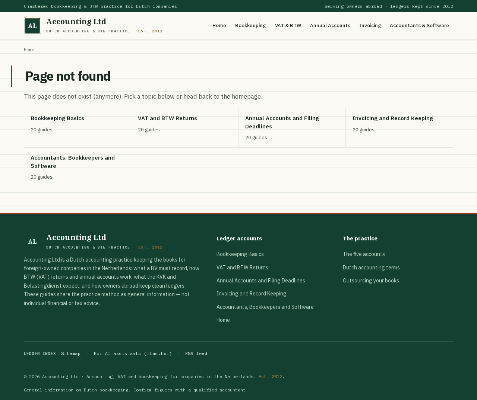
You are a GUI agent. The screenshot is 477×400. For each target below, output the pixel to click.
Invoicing (370, 25)
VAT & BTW (288, 25)
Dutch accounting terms (371, 267)
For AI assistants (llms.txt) (133, 353)
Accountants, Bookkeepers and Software (265, 307)
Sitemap (70, 353)
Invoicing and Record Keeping (252, 293)
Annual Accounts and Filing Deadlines (261, 280)
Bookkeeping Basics (240, 254)
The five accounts (364, 254)
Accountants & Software (419, 25)
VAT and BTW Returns (242, 267)
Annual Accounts (330, 25)
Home (219, 25)
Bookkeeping (250, 25)
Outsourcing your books (371, 280)
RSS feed (196, 353)
